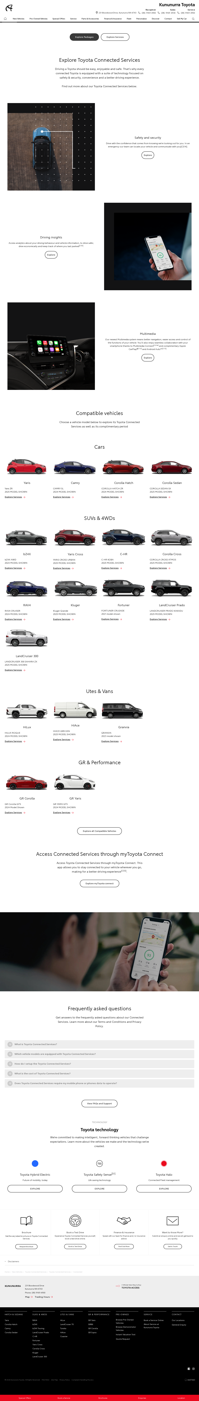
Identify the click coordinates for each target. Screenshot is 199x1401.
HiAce (63, 1332)
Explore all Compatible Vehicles (99, 830)
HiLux (62, 1320)
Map (27, 1296)
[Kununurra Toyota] (8, 8)
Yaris (7, 1320)
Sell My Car (182, 18)
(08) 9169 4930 (168, 11)
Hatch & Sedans (14, 1314)
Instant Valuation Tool (125, 1334)
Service (73, 18)
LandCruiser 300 (39, 1356)
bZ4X (34, 1324)
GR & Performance (99, 1314)
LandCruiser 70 (67, 1324)
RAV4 (34, 1320)
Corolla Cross (38, 1348)
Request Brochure (26, 1246)
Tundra (63, 1328)
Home (5, 18)
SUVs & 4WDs (39, 1314)
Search (193, 19)
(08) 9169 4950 (188, 11)
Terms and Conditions (112, 1021)
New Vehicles (18, 18)
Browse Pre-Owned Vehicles (124, 1321)
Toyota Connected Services (36, 1272)
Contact (168, 18)
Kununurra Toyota (177, 4)
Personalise (141, 18)
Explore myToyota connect (100, 883)
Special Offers (59, 18)
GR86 (90, 1324)
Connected (77, 1272)
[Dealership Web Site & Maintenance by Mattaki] (190, 1379)
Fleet (129, 18)
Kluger (35, 1352)
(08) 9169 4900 (149, 11)
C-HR (34, 1336)
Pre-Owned (122, 1314)
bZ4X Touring (38, 1328)
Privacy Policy (65, 1380)
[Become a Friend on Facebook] (188, 1368)
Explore (148, 154)
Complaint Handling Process (82, 1380)
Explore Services (115, 36)
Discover (155, 18)
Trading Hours (42, 1296)
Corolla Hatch (11, 1324)
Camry (8, 1328)
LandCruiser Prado (40, 1332)
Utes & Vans (67, 1314)
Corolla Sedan (11, 1332)
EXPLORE (35, 1188)
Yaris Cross (37, 1344)
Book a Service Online (154, 1320)
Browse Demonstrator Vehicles (126, 1328)
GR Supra (92, 1332)
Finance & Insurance (113, 18)
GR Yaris (91, 1320)
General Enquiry (179, 1324)
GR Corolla (93, 1328)
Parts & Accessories (90, 18)
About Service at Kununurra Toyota (151, 1326)
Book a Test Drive (75, 1246)
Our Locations (178, 1320)
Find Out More (123, 1246)
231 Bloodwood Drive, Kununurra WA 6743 (117, 12)
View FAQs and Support (99, 1103)
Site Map (54, 1380)
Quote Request (123, 1338)
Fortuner (36, 1340)
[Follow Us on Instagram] (193, 1368)
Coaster (64, 1336)
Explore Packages (84, 36)
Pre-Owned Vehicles (39, 18)
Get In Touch (173, 1246)
